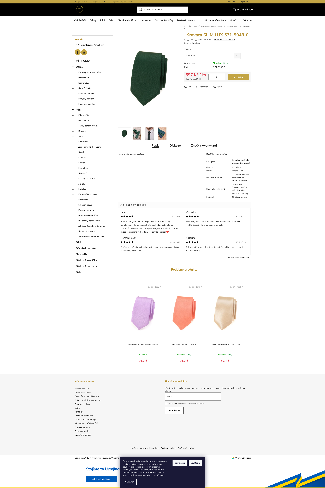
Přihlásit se (174, 410)
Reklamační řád (81, 2)
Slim (80, 136)
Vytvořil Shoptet (243, 458)
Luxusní (82, 162)
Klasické (82, 157)
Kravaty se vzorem (86, 178)
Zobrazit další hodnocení (238, 257)
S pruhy (81, 152)
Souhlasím (195, 463)
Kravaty (82, 131)
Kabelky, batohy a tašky (89, 72)
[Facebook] (78, 52)
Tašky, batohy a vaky (88, 125)
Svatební (82, 173)
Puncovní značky (82, 431)
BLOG (77, 408)
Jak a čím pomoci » (101, 479)
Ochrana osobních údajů (85, 419)
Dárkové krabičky (86, 260)
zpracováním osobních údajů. (192, 403)
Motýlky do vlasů (86, 98)
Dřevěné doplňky (86, 248)
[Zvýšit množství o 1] (223, 77)
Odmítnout (179, 463)
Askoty (81, 184)
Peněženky (83, 77)
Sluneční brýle (85, 88)
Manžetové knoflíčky (88, 215)
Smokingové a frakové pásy (91, 236)
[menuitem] (80, 20)
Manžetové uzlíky (86, 104)
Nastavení (129, 481)
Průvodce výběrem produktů (88, 400)
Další (79, 272)
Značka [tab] (204, 145)
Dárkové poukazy (86, 266)
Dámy (79, 67)
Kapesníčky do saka (87, 194)
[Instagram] (84, 52)
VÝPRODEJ (83, 61)
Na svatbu (82, 254)
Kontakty (79, 411)
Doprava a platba (82, 427)
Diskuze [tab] (175, 145)
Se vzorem (83, 141)
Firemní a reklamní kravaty (122, 2)
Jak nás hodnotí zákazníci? (86, 423)
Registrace (244, 2)
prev (120, 326)
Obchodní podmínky (84, 415)
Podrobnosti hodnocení (224, 39)
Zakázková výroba (99, 2)
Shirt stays (83, 199)
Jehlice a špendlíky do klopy (91, 226)
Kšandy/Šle (83, 115)
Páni (78, 109)
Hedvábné (83, 168)
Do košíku (238, 77)
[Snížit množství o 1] (210, 77)
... (77, 278)
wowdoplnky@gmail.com (92, 45)
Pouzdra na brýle (86, 210)
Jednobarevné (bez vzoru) (90, 147)
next (248, 326)
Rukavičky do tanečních (89, 220)
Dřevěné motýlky (86, 93)
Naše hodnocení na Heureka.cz (145, 448)
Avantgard (196, 43)
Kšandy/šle (83, 83)
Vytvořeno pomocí (83, 435)
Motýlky (82, 189)
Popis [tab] (155, 145)
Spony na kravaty (86, 231)
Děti (78, 242)
